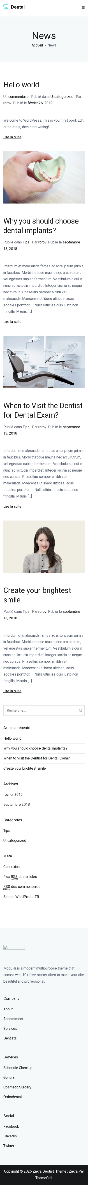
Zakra (73, 1171)
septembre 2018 (16, 804)
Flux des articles (20, 876)
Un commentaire (16, 97)
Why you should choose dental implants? (41, 226)
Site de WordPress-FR (21, 897)
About (8, 1009)
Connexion (11, 867)
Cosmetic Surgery (17, 1087)
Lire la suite (12, 137)
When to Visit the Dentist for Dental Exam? (43, 410)
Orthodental (12, 1097)
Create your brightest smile (37, 595)
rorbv (7, 103)
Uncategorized (62, 97)
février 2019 (13, 794)
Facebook (11, 1126)
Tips (26, 242)
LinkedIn (10, 1136)
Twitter (8, 1146)
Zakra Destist (43, 1171)
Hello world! (22, 85)
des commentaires (21, 886)
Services (10, 1028)
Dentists (10, 1038)
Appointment (13, 1019)
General (9, 1077)
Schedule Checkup (17, 1068)
